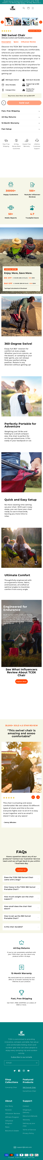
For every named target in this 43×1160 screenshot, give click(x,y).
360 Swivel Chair (29, 1087)
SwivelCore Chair (29, 1091)
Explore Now (21, 681)
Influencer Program (9, 1122)
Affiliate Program (12, 1117)
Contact (26, 1106)
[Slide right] (40, 22)
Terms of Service (29, 1130)
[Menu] (32, 8)
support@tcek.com (24, 1147)
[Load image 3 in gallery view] (26, 22)
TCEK (17, 1157)
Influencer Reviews (12, 1113)
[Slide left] (2, 22)
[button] (7, 31)
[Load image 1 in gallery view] (9, 22)
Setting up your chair (29, 1124)
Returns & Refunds (30, 1116)
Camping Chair (11, 1087)
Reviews (8, 1110)
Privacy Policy (28, 1133)
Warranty (26, 1120)
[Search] (24, 8)
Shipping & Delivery (27, 1111)
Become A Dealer (12, 1131)
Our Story (9, 1106)
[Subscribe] (36, 1062)
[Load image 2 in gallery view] (18, 22)
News (7, 1127)
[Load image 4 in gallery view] (34, 22)
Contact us (21, 870)
